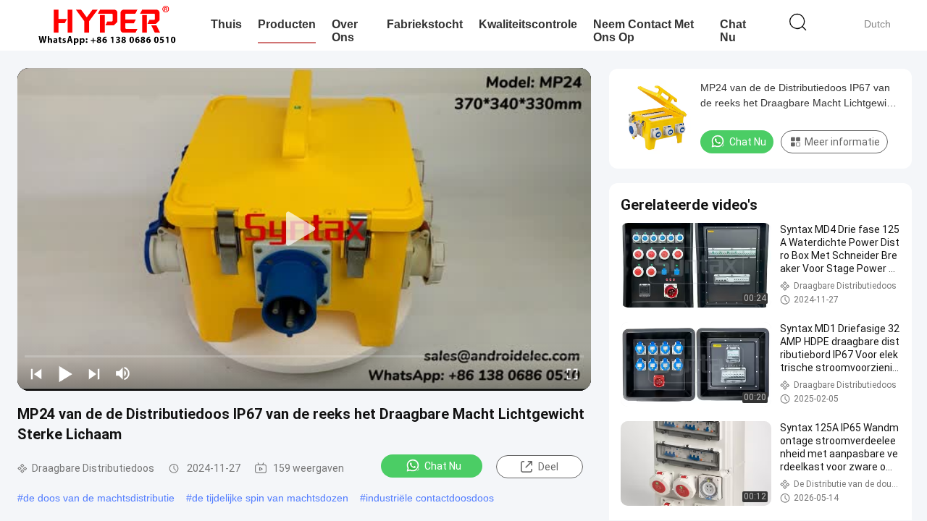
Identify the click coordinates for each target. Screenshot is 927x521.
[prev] (36, 373)
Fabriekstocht (425, 24)
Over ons (345, 30)
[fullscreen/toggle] (572, 373)
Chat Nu (733, 30)
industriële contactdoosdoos (430, 498)
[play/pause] (65, 373)
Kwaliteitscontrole (528, 24)
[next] (94, 373)
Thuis (226, 24)
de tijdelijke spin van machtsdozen (270, 498)
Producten (287, 24)
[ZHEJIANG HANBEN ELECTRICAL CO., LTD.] (106, 25)
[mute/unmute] (123, 373)
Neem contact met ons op (643, 30)
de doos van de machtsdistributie (99, 498)
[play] (304, 229)
